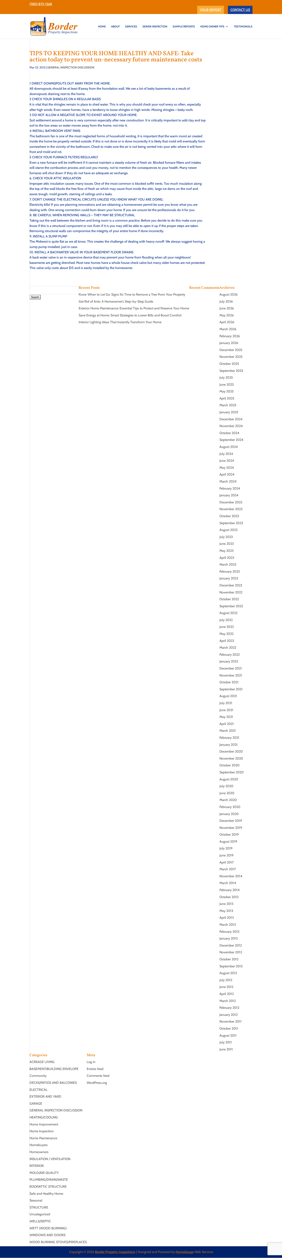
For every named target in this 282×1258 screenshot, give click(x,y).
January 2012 (228, 1015)
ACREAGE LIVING (42, 1062)
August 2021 (228, 696)
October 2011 (228, 1028)
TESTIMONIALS (243, 26)
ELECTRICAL (38, 1090)
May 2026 (226, 315)
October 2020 (229, 765)
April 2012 (226, 994)
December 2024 (231, 419)
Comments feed (98, 1076)
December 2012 (230, 945)
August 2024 (228, 447)
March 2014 (227, 883)
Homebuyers (39, 1145)
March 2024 (228, 481)
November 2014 (230, 876)
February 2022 (229, 655)
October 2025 (229, 364)
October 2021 (228, 682)
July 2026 (226, 301)
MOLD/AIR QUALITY (44, 1173)
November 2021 (230, 675)
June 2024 (226, 461)
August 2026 (228, 294)
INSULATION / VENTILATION (50, 1159)
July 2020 (226, 786)
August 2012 (228, 973)
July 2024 (226, 454)
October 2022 (229, 599)
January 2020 (229, 814)
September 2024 (231, 440)
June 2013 (226, 904)
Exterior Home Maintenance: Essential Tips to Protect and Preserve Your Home (134, 308)
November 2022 (230, 592)
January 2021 (228, 745)
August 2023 (228, 530)
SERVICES (131, 26)
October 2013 (229, 897)
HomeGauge (185, 1252)
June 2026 (226, 308)
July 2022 (226, 620)
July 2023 (226, 537)
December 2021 (230, 668)
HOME (102, 26)
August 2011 (228, 1035)
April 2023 (226, 558)
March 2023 (227, 564)
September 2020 (231, 772)
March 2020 (228, 800)
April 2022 (226, 641)
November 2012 (230, 952)
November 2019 (230, 828)
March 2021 (227, 731)
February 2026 (229, 336)
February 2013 (229, 932)
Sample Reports (184, 26)
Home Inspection (42, 1131)
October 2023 (229, 516)
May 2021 (226, 717)
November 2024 (231, 426)
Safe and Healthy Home (46, 1194)
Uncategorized (40, 1214)
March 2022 (227, 648)
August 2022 (228, 613)
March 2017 (227, 869)
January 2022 (228, 661)
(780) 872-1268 (41, 4)
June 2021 (226, 710)
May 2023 (226, 551)
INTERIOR (37, 1166)
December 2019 (230, 821)
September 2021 (231, 689)
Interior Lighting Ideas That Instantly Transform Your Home (120, 322)
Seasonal (36, 1200)
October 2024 (229, 433)
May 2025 (226, 391)
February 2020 (229, 807)
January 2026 (228, 343)
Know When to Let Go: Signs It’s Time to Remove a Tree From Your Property (132, 294)
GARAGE (36, 1103)
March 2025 (227, 405)
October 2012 (228, 959)
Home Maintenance (43, 1138)
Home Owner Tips (212, 26)
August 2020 (228, 779)
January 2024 (228, 495)
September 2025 (231, 371)
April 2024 (227, 474)
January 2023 (228, 578)
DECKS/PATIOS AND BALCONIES (53, 1083)
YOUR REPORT (211, 10)
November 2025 (231, 357)
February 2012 (229, 1008)
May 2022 (226, 634)
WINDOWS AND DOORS (47, 1235)
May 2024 (226, 468)
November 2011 (230, 1021)
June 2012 (226, 987)
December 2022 (230, 585)
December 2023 (230, 502)
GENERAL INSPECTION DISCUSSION (70, 67)
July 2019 (225, 848)
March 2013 (227, 925)
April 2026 (226, 322)
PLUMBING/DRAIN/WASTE (49, 1180)
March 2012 (227, 1001)
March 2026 (227, 329)
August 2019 (228, 841)
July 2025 (226, 377)
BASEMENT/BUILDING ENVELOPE (54, 1069)
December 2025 (230, 350)
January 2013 (228, 938)
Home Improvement (44, 1124)
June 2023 (226, 544)
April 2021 (226, 724)
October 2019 (229, 834)
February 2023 (229, 571)
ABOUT (115, 26)
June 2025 (226, 384)
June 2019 (226, 855)
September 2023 (231, 523)
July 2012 (225, 980)
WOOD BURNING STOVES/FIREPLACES (58, 1242)
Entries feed (95, 1069)
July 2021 (225, 703)
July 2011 (225, 1042)
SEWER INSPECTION (154, 26)
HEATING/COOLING (44, 1117)
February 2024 (229, 488)
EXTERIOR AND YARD (45, 1096)
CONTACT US (240, 10)
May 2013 (226, 911)
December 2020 (231, 751)
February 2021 (229, 738)
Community (38, 1076)
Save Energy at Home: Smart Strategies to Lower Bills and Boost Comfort (130, 315)
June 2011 (226, 1049)
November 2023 (231, 509)
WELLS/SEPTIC (40, 1221)
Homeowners (39, 1152)
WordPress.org (97, 1083)
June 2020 (226, 793)
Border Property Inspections (115, 1252)
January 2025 (228, 412)
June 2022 (226, 627)
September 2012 (231, 966)
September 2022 (231, 606)
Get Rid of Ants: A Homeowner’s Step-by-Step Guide (116, 301)
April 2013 (226, 918)
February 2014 (229, 890)
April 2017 (226, 862)
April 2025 (226, 398)
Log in (91, 1062)
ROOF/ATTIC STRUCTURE (48, 1187)
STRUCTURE (39, 1207)
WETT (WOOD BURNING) (48, 1228)
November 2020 (231, 758)
